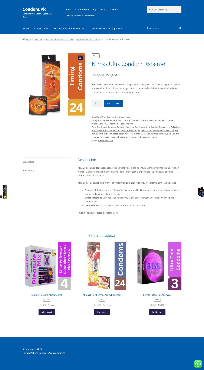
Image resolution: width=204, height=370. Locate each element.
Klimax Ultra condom (156, 133)
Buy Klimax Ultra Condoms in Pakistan (156, 130)
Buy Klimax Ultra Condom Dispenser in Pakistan (157, 127)
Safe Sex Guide (82, 9)
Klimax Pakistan (105, 140)
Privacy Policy (30, 352)
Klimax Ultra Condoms (126, 137)
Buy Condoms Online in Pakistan (60, 39)
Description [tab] (28, 161)
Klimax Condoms (99, 123)
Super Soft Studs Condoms (88, 39)
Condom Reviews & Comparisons (80, 15)
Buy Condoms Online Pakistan (106, 9)
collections (38, 39)
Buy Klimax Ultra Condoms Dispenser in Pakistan (114, 130)
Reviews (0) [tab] (28, 170)
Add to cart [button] (47, 312)
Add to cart (113, 103)
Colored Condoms (166, 120)
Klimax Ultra (139, 133)
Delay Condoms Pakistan (114, 120)
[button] (80, 58)
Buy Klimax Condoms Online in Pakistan (115, 127)
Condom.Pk (34, 9)
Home (68, 9)
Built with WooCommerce (52, 352)
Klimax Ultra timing (147, 137)
